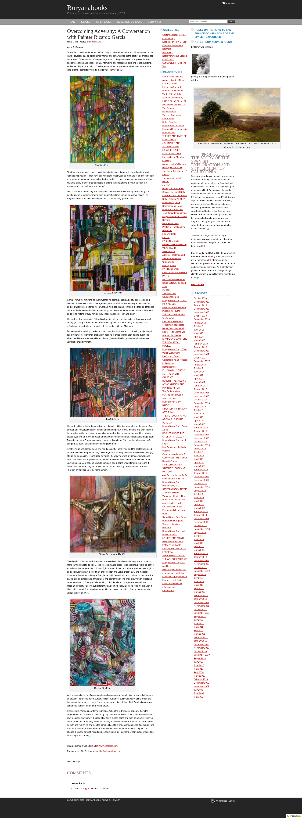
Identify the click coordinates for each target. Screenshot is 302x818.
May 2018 (198, 333)
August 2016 (200, 407)
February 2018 (201, 344)
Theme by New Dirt (111, 800)
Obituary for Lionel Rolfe (173, 192)
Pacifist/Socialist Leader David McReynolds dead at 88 (174, 283)
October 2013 (200, 525)
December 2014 (201, 476)
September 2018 (202, 319)
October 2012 (200, 567)
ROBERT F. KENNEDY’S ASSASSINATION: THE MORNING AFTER (174, 384)
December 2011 (201, 602)
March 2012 (199, 592)
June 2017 (199, 372)
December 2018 (201, 309)
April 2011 (198, 630)
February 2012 (201, 595)
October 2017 (200, 358)
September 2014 (202, 487)
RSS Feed (230, 3)
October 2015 (200, 441)
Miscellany (167, 52)
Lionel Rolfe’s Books (129, 22)
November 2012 (201, 564)
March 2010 (199, 676)
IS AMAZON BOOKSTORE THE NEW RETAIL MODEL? (174, 342)
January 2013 (200, 557)
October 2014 (200, 483)
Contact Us (154, 22)
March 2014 (199, 508)
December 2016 (201, 393)
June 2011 (199, 623)
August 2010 (200, 658)
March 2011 (199, 634)
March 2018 (199, 340)
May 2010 (198, 669)
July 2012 (198, 578)
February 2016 (201, 427)
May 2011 (198, 627)
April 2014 (199, 504)
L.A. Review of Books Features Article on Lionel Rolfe (174, 510)
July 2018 (198, 326)
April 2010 (199, 672)
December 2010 (201, 644)
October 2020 (200, 298)
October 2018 (200, 316)
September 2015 (202, 445)
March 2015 (199, 466)
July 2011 (198, 620)
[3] (209, 260)
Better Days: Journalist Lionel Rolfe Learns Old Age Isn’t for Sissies (173, 332)
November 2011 (201, 606)
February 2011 (201, 637)
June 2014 (199, 497)
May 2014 (198, 501)
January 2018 (200, 347)
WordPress (221, 801)
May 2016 (198, 417)
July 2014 (198, 494)
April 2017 (199, 379)
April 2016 (199, 420)
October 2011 (200, 609)
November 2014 (201, 480)
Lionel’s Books (169, 234)
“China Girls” (168, 262)
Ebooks (85, 22)
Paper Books (103, 22)
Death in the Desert (171, 153)
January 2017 (200, 389)
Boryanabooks (87, 8)
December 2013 (201, 518)
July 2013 (198, 536)
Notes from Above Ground (174, 56)
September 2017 (202, 361)
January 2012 (200, 599)
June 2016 (199, 413)
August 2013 (200, 532)
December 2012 (201, 560)
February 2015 (201, 469)
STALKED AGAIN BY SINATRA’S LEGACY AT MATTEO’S (173, 468)
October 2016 (200, 400)
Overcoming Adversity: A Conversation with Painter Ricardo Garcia (174, 457)
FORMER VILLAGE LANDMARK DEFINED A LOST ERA (174, 548)
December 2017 (201, 351)
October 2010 (200, 651)
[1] (208, 228)
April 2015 (199, 462)
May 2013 (198, 543)
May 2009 (198, 697)
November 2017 (201, 354)
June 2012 (199, 581)
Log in (232, 801)
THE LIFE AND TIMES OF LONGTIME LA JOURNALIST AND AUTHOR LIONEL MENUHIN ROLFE (174, 143)
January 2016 (200, 431)
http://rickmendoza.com (110, 751)
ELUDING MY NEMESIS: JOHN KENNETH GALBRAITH (174, 374)
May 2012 (198, 585)
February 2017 (201, 386)
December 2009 (201, 683)
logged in (87, 788)
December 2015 (201, 434)
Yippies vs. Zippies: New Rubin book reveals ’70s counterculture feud (174, 499)
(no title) (166, 185)
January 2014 (200, 515)
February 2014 (201, 511)
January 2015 (200, 473)
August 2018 (200, 323)
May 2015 (198, 459)
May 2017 (198, 375)
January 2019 (200, 305)
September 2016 (202, 403)
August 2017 (200, 365)
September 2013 (202, 529)
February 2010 (201, 679)
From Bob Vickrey (170, 223)
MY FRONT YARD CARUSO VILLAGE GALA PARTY (174, 272)
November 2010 (201, 648)
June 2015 (199, 455)
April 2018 (199, 337)
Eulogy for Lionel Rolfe (173, 188)
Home (72, 22)
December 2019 (201, 302)
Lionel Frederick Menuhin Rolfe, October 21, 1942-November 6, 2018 (174, 199)
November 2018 (201, 312)
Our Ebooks (168, 59)
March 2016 (199, 424)
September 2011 (202, 613)
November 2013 (201, 522)
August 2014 (200, 490)
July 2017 (198, 368)
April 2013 (199, 546)
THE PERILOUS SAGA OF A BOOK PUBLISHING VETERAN (174, 419)
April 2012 (199, 588)
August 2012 (200, 574)
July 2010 (198, 662)
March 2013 (199, 550)
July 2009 (198, 690)
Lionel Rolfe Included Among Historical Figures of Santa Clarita (174, 80)
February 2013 (201, 553)
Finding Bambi (169, 265)
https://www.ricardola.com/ (106, 746)
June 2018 (199, 330)
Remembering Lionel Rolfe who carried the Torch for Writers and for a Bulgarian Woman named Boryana (174, 213)
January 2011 (200, 641)
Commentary (95, 42)
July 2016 (198, 410)
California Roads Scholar (174, 35)
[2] (203, 246)
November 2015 (201, 438)
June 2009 (199, 693)
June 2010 (199, 665)
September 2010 (202, 655)
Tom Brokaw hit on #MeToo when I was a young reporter (172, 395)
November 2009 (201, 686)
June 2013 (199, 539)
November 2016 (201, 396)
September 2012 (202, 571)
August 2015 (200, 448)
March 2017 (199, 382)
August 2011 (200, 616)
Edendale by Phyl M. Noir (174, 42)
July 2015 (198, 452)
